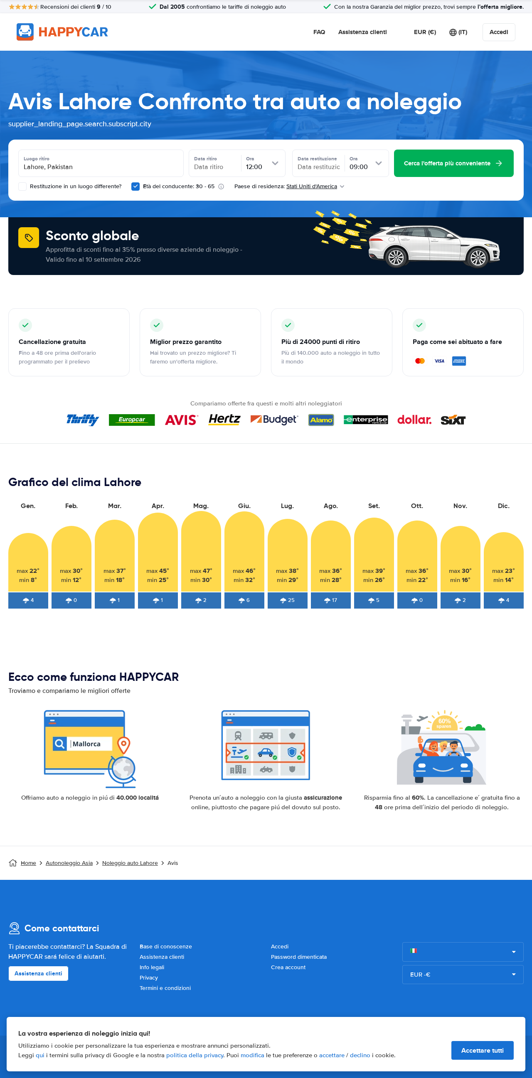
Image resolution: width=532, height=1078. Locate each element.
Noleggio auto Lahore (130, 863)
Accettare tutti (482, 1050)
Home (28, 863)
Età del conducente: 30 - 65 (178, 186)
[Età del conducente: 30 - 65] (135, 186)
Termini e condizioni (165, 988)
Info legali (152, 967)
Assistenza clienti (362, 32)
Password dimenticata (299, 956)
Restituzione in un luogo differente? (75, 186)
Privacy (149, 977)
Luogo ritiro (36, 158)
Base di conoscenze (166, 946)
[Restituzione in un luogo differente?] (22, 186)
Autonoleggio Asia (69, 863)
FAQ (319, 32)
